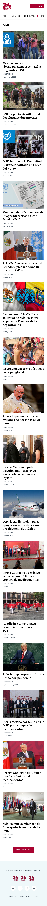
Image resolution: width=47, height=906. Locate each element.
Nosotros (13, 896)
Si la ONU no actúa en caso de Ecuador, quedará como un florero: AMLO (23, 267)
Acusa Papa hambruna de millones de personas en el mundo (21, 419)
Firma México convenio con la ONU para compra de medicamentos (23, 725)
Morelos (16, 16)
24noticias (8, 74)
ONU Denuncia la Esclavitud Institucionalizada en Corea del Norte (22, 165)
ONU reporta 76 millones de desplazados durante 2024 (22, 116)
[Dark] (27, 6)
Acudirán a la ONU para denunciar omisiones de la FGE (21, 627)
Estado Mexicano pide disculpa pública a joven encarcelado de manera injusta (19, 472)
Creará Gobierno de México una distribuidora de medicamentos (22, 776)
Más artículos (23, 850)
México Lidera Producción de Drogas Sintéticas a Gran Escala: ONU (23, 216)
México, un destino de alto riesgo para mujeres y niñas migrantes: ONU (22, 66)
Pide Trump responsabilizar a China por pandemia (23, 676)
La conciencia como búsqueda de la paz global (23, 370)
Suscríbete (37, 6)
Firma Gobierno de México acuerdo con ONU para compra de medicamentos (21, 576)
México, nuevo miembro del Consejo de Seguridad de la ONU (22, 827)
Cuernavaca (29, 16)
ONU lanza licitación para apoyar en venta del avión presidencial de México (21, 525)
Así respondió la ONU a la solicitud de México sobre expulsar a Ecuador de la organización (20, 320)
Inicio (5, 16)
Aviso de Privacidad (29, 896)
